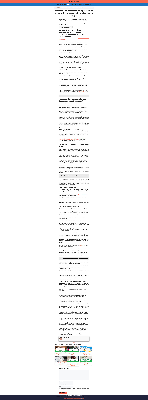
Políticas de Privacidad (70, 398)
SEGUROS (72, 4)
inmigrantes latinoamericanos (64, 21)
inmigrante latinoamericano (81, 194)
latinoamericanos (62, 43)
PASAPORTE (85, 4)
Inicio (56, 7)
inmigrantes (80, 38)
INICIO (58, 4)
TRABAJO (61, 4)
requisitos (80, 245)
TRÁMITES (65, 4)
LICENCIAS (80, 4)
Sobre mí (83, 398)
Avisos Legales (66, 398)
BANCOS (68, 4)
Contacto (80, 398)
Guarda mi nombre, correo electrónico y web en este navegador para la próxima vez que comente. (74, 389)
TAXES (88, 4)
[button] (71, 27)
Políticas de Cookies (76, 398)
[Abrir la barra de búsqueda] (90, 4)
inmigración (79, 103)
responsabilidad (81, 91)
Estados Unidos (73, 21)
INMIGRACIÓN (76, 4)
